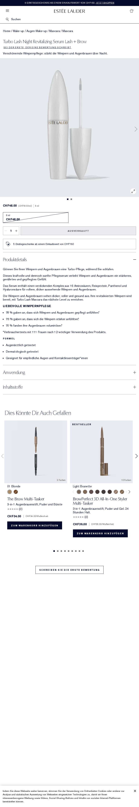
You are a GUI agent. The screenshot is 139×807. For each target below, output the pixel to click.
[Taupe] (85, 491)
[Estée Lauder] (69, 11)
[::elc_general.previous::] (73, 491)
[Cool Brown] (97, 491)
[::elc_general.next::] (128, 491)
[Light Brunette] (79, 491)
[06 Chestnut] (15, 491)
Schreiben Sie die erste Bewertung (69, 570)
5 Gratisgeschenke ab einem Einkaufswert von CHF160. (69, 2)
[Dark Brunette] (109, 491)
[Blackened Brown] (103, 491)
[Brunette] (91, 491)
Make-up (18, 31)
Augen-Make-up (36, 31)
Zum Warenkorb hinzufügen (34, 525)
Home (6, 31)
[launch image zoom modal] (133, 191)
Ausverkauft (78, 231)
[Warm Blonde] (122, 491)
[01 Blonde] (9, 491)
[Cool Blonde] (115, 491)
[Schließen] (135, 791)
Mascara (54, 31)
